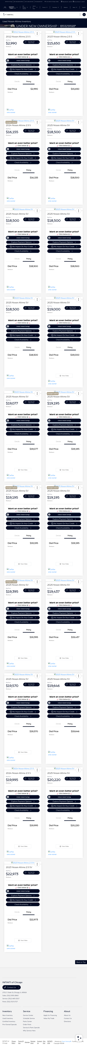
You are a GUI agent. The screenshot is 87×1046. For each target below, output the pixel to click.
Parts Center (27, 1021)
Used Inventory (7, 1018)
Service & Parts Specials (31, 1027)
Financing (48, 1011)
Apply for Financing (50, 1015)
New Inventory (7, 1015)
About (67, 1011)
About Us (67, 1015)
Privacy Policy (14, 1042)
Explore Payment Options (21, 65)
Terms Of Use (21, 1042)
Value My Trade (49, 1018)
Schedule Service (29, 1018)
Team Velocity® (66, 1041)
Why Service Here (29, 1030)
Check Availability (21, 74)
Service (26, 1011)
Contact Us (11, 987)
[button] (37, 33)
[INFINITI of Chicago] (8, 7)
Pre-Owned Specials (9, 1024)
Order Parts (27, 1024)
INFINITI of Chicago (5, 1042)
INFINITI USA (49, 1042)
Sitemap (27, 1042)
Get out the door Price (31, 42)
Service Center (28, 1015)
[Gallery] (43, 26)
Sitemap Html (32, 1042)
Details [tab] (17, 81)
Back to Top (81, 962)
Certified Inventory (8, 1021)
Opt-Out (44, 1042)
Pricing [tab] (28, 81)
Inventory (7, 1011)
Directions (67, 1021)
